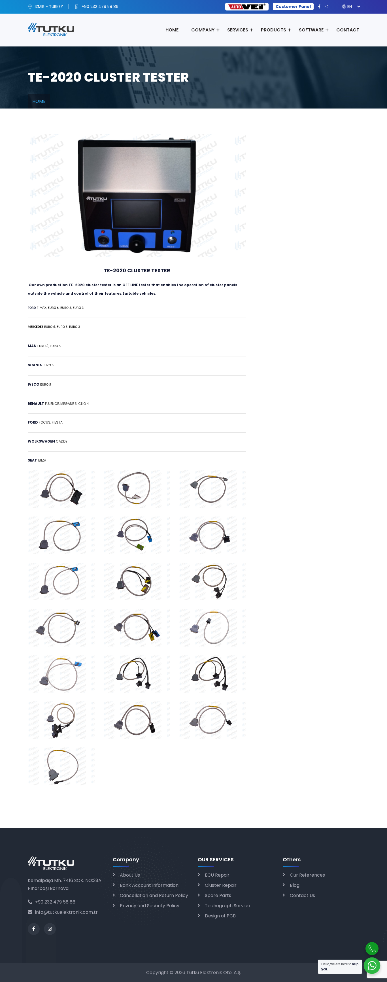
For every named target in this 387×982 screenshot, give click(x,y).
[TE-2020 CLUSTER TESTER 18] (212, 720)
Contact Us (302, 895)
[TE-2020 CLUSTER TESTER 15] (212, 673)
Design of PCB (220, 916)
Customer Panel (293, 6)
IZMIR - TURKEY (48, 6)
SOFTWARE (311, 30)
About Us (130, 875)
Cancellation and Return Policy (154, 895)
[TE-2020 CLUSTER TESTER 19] (61, 766)
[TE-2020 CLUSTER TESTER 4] (61, 535)
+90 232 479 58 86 (99, 6)
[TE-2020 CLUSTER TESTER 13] (61, 673)
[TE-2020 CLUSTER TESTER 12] (212, 627)
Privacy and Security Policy (149, 905)
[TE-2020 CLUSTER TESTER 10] (61, 627)
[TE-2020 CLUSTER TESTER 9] (212, 581)
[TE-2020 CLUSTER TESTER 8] (137, 581)
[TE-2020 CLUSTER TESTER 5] (137, 535)
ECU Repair (217, 875)
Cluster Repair (221, 885)
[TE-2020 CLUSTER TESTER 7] (61, 581)
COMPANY (202, 30)
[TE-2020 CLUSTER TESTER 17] (137, 720)
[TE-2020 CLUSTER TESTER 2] (137, 489)
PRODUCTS (273, 30)
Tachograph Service (227, 905)
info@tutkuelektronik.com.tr (66, 912)
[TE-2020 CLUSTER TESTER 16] (61, 720)
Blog (294, 885)
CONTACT (347, 30)
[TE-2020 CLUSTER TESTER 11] (137, 627)
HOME (171, 30)
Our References (307, 875)
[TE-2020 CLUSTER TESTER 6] (212, 535)
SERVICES (237, 30)
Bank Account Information (149, 885)
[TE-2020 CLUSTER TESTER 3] (212, 489)
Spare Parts (218, 895)
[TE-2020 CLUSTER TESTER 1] (61, 489)
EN (349, 6)
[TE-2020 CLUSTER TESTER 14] (137, 673)
